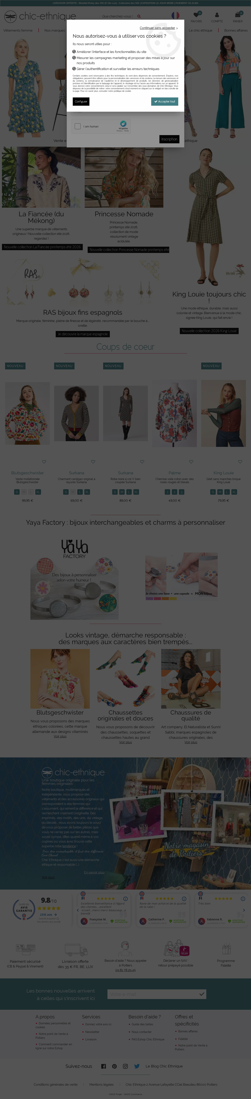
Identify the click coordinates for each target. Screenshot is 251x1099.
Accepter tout (166, 101)
